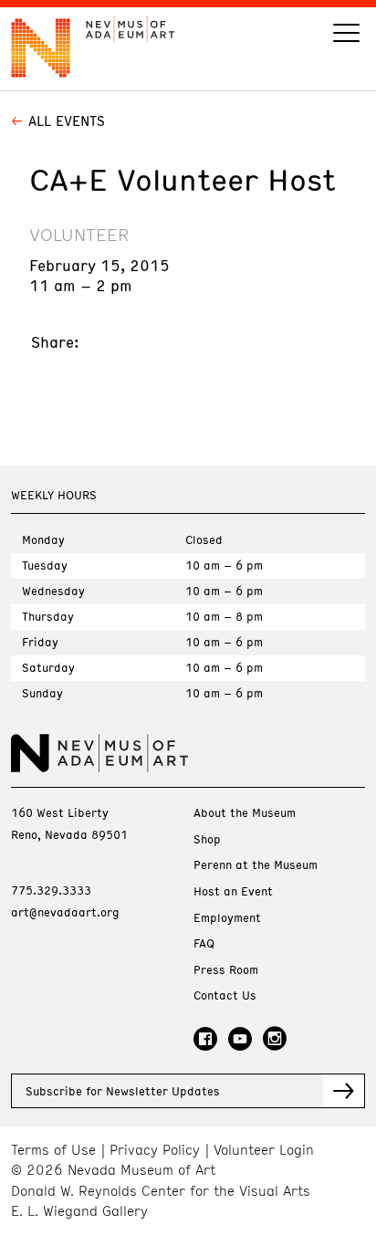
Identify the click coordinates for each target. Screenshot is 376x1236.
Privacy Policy (155, 1149)
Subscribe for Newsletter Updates (123, 1091)
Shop (207, 839)
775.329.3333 (51, 890)
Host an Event (233, 891)
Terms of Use (53, 1149)
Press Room (225, 970)
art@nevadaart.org (65, 912)
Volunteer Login (264, 1149)
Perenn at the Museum (255, 865)
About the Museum (244, 813)
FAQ (203, 943)
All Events (66, 120)
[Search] (346, 35)
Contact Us (224, 995)
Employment (227, 918)
